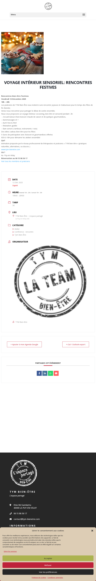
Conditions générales (55, 578)
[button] (92, 530)
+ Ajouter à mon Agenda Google (24, 344)
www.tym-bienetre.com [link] (10, 149)
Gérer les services (10, 551)
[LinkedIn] (44, 373)
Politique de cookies (39, 578)
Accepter (48, 558)
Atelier (17, 229)
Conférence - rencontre (23, 232)
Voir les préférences (48, 572)
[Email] (56, 373)
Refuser (48, 565)
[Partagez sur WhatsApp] (50, 373)
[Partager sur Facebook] (39, 373)
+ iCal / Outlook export (75, 344)
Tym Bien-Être (20, 235)
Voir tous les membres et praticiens (15, 161)
